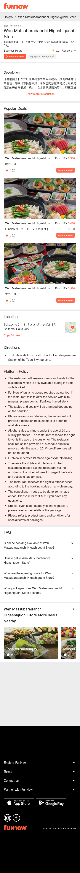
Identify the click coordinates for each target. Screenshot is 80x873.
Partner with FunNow (18, 789)
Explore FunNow (15, 762)
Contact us (11, 780)
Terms (8, 771)
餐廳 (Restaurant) (12, 25)
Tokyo (8, 16)
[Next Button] (73, 609)
